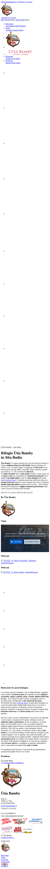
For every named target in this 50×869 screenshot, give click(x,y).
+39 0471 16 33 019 (24, 2)
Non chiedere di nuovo (32, 542)
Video (14, 29)
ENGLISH (20, 20)
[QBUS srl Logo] (15, 841)
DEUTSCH (5, 20)
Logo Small (5, 862)
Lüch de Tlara (10, 480)
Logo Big (4, 860)
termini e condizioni (28, 536)
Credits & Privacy (7, 838)
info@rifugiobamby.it (9, 2)
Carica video (17, 542)
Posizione (4, 866)
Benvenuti (15, 25)
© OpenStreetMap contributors (12, 763)
